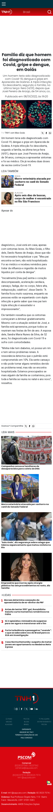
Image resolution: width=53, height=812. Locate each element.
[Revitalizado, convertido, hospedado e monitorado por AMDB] (49, 783)
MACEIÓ (9, 722)
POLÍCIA (26, 719)
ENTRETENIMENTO (44, 722)
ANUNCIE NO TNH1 (27, 732)
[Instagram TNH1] (16, 709)
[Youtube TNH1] (31, 709)
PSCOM (44, 724)
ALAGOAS (8, 724)
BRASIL (26, 724)
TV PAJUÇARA (44, 719)
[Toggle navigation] (4, 4)
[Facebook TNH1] (21, 709)
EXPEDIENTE (26, 729)
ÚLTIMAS (9, 719)
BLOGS (26, 722)
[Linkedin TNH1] (36, 709)
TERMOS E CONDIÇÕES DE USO (26, 735)
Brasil (26, 12)
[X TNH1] (26, 709)
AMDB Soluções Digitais (29, 804)
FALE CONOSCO (26, 738)
